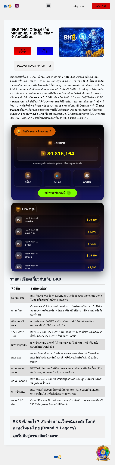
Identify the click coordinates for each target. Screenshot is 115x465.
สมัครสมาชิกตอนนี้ (57, 192)
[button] (48, 5)
